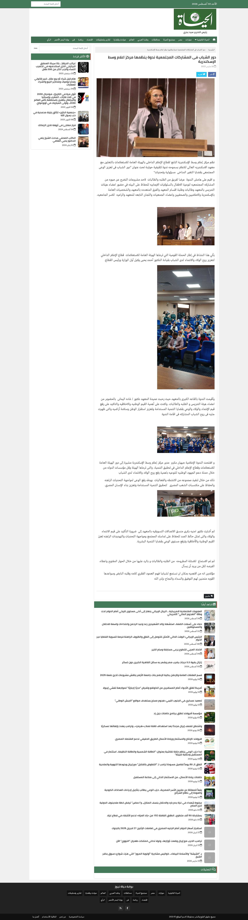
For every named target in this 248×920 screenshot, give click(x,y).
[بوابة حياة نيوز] (195, 19)
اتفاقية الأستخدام (49, 917)
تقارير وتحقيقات (103, 40)
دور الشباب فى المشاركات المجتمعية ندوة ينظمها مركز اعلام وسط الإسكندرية (162, 59)
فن (73, 40)
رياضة (80, 40)
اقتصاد (90, 40)
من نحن (62, 917)
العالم (131, 40)
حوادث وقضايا (120, 40)
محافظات (156, 40)
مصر (180, 40)
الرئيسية (211, 50)
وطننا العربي (142, 40)
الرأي (49, 40)
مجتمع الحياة (169, 40)
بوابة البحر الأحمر (61, 40)
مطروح (208, 596)
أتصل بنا (35, 917)
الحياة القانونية (203, 40)
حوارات (188, 40)
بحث (35, 48)
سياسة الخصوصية (76, 917)
